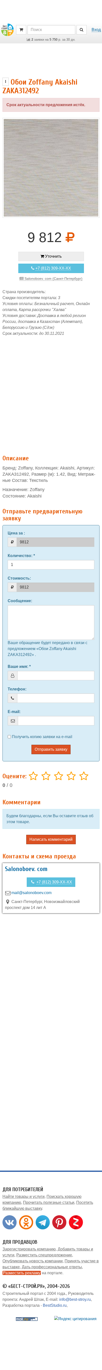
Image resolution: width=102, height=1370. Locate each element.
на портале (32, 1273)
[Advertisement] (51, 393)
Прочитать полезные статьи (48, 1202)
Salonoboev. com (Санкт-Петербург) (53, 278)
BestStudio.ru (55, 1305)
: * (21, 556)
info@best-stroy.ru (75, 1299)
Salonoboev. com (26, 869)
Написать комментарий (51, 839)
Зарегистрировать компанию (29, 1249)
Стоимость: (19, 578)
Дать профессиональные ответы (52, 1267)
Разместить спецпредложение (44, 1255)
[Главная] (7, 29)
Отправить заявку (51, 749)
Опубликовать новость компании (32, 1261)
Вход (96, 30)
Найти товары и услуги (23, 1196)
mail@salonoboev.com (31, 893)
